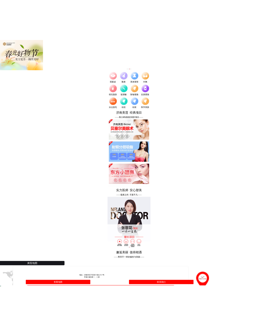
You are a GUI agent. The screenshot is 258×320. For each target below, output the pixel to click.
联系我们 (161, 282)
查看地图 (58, 282)
